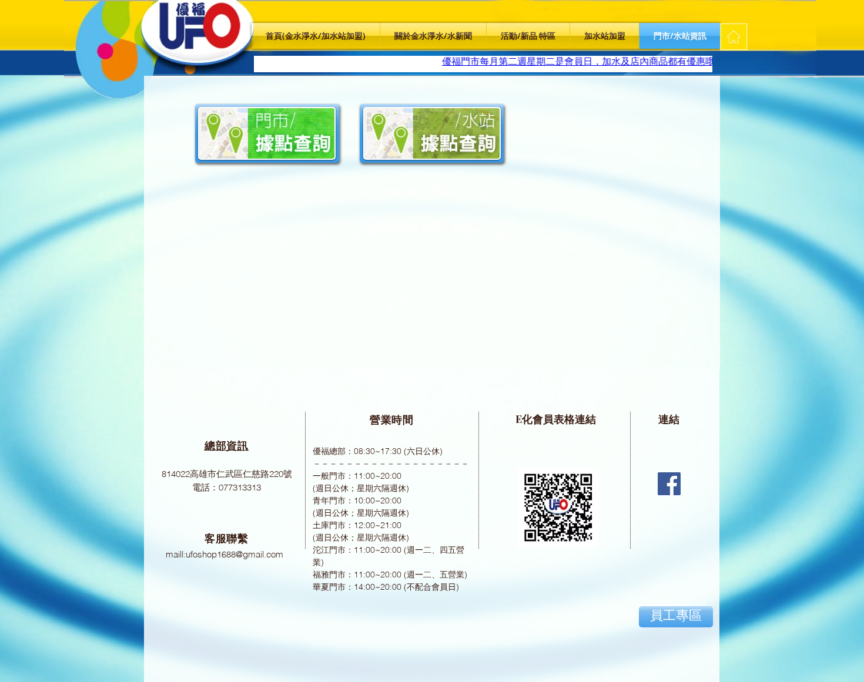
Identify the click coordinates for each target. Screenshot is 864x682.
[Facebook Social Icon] (669, 483)
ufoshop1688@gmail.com (234, 554)
